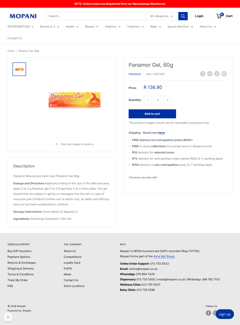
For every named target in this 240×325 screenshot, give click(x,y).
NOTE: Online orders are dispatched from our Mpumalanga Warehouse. (120, 3)
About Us (206, 26)
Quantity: (135, 100)
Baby (153, 26)
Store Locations (74, 286)
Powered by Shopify (19, 310)
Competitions (73, 257)
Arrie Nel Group (164, 256)
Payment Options (19, 257)
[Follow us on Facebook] (208, 313)
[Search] (183, 16)
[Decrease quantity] (148, 100)
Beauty (89, 26)
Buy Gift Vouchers (20, 251)
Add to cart (152, 114)
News (67, 274)
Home (11, 50)
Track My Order (18, 280)
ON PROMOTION (18, 26)
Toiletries (133, 26)
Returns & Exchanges (22, 262)
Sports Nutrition (178, 26)
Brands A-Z (47, 26)
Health (70, 26)
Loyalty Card (72, 262)
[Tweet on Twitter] (217, 73)
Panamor (135, 74)
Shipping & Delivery (21, 268)
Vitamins (110, 26)
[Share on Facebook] (202, 73)
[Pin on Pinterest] (209, 73)
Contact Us (15, 38)
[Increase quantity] (168, 100)
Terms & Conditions (21, 274)
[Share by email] (224, 73)
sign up (225, 314)
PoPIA (68, 268)
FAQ (10, 286)
